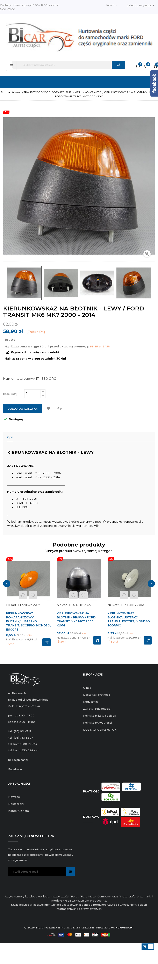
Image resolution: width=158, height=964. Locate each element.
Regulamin (90, 701)
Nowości (14, 796)
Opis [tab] (10, 437)
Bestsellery (16, 803)
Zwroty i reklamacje (96, 708)
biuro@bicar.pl (18, 759)
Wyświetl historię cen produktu (36, 352)
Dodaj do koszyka (22, 408)
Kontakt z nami (18, 810)
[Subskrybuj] (70, 871)
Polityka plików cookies (99, 715)
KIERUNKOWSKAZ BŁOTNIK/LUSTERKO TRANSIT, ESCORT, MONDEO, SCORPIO (128, 619)
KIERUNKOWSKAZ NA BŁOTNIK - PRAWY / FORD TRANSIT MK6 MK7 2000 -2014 (76, 619)
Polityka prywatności (97, 722)
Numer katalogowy (19, 379)
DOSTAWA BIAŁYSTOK (99, 729)
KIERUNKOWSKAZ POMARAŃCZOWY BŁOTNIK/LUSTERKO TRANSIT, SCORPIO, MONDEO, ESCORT (28, 621)
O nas (87, 687)
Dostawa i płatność (96, 694)
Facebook (15, 769)
